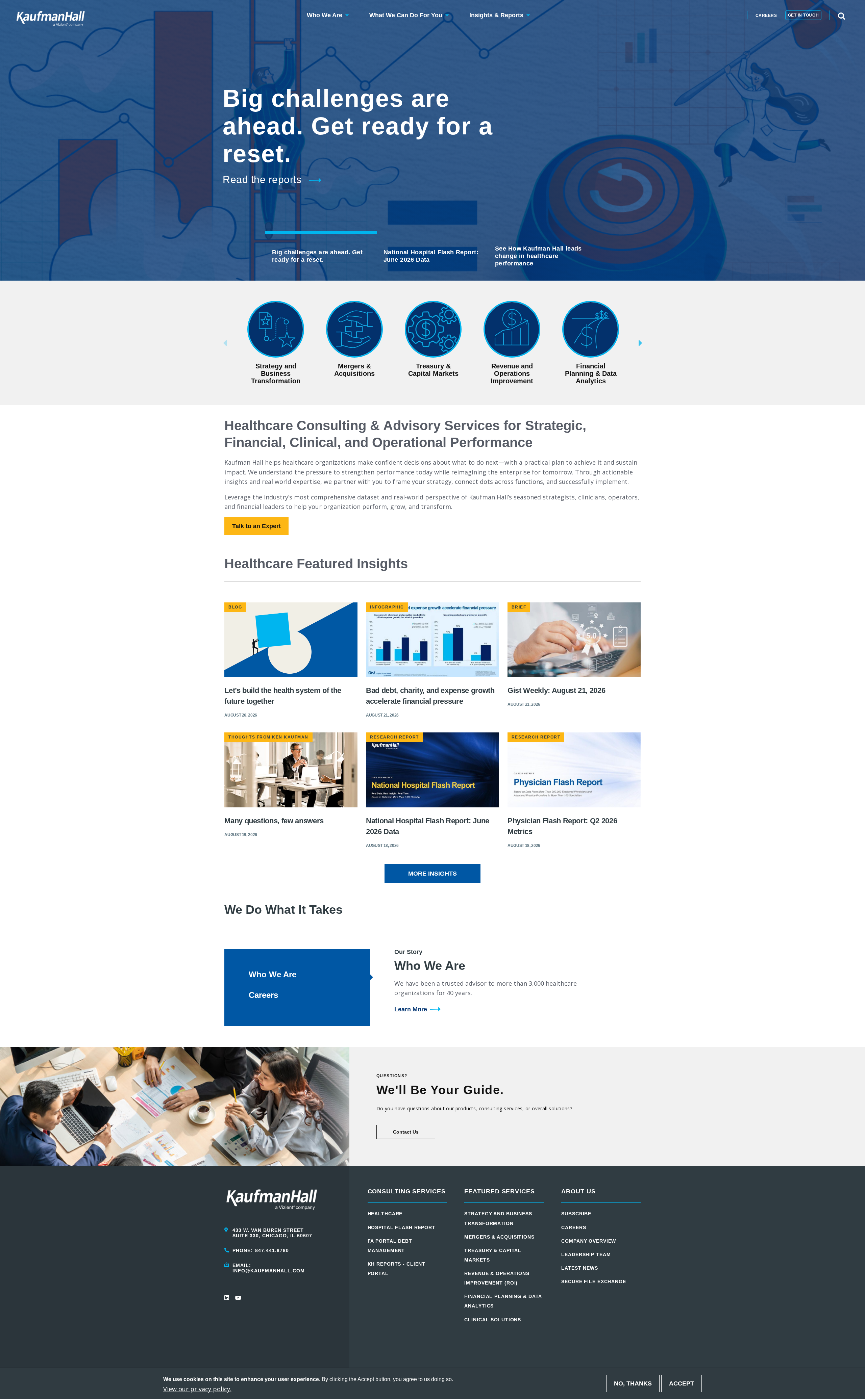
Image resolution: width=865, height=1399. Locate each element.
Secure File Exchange (593, 1281)
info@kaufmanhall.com (268, 1270)
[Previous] (214, 343)
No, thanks (633, 1383)
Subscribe (576, 1213)
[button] (324, 16)
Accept (681, 1383)
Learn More (410, 1009)
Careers (766, 15)
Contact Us (406, 1132)
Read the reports (262, 179)
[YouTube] (238, 1297)
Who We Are (272, 974)
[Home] (50, 16)
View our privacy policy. (197, 1389)
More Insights (432, 873)
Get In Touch (803, 15)
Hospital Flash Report (402, 1227)
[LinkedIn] (227, 1297)
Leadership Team (586, 1254)
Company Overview (588, 1241)
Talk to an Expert (256, 526)
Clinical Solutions (492, 1319)
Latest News (579, 1268)
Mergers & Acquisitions (499, 1237)
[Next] (650, 343)
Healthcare (385, 1213)
